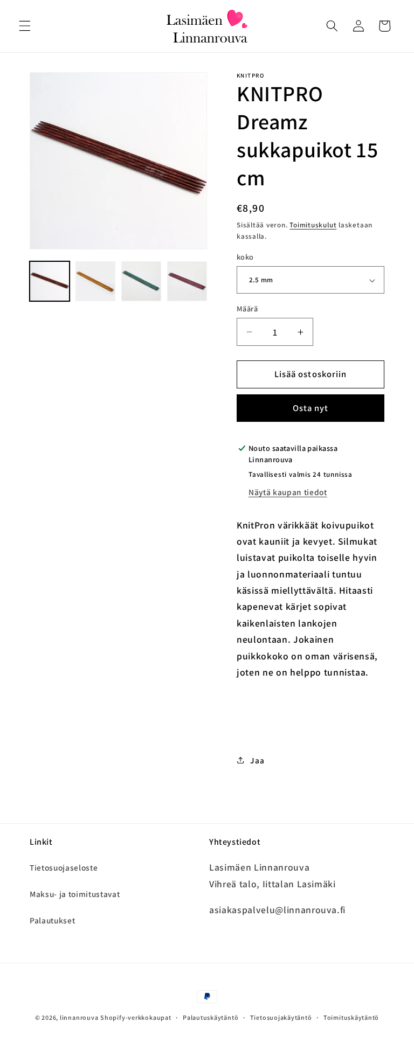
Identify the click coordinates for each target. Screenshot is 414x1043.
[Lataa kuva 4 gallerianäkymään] (187, 281)
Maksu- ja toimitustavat (75, 893)
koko (245, 257)
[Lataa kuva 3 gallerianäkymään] (141, 281)
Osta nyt (311, 408)
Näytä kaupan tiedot (288, 491)
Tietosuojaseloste (64, 867)
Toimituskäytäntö (351, 1017)
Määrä (247, 308)
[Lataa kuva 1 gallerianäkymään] (50, 281)
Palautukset (52, 920)
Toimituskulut (312, 225)
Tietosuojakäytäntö (281, 1017)
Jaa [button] (257, 760)
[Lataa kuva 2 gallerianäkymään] (95, 281)
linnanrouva (79, 1017)
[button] (25, 26)
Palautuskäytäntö (210, 1017)
